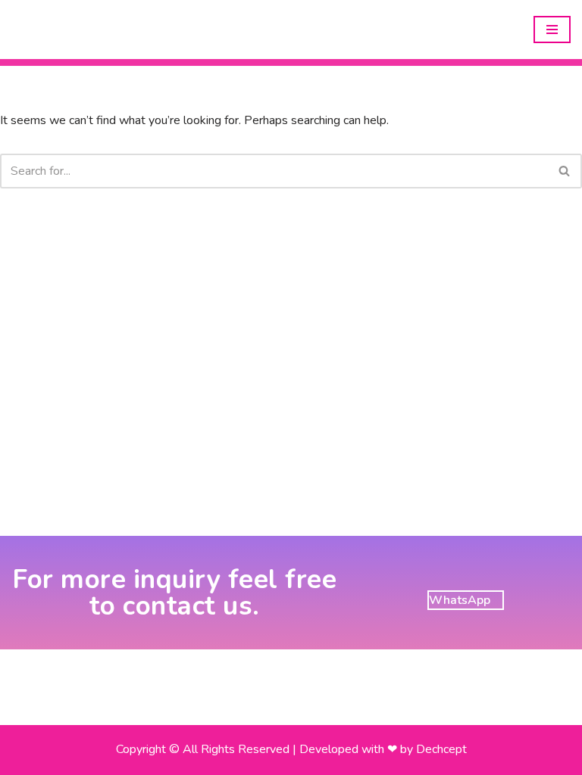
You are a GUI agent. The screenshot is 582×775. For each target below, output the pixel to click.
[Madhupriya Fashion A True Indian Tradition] (56, 29)
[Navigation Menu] (552, 29)
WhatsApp (459, 600)
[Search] (565, 171)
